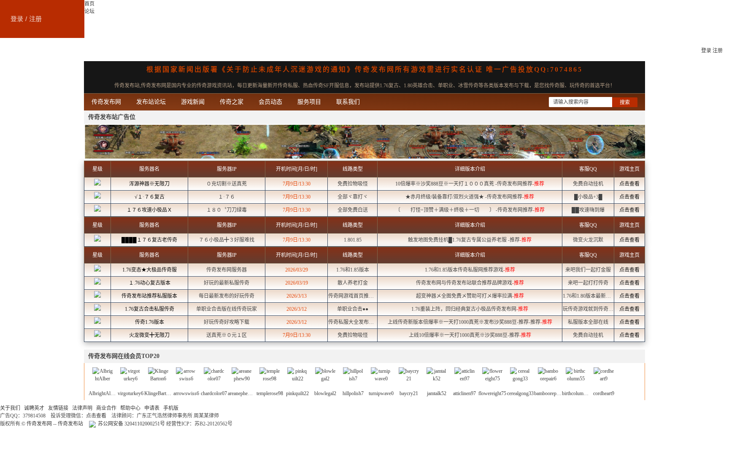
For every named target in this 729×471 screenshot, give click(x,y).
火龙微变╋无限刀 (149, 335)
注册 (35, 18)
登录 (17, 18)
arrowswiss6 (186, 393)
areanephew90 (242, 393)
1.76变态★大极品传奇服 (149, 270)
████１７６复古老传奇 (149, 240)
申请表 (151, 408)
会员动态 (270, 102)
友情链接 (58, 408)
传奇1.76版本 (149, 322)
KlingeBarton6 (159, 393)
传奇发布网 (15, 50)
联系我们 (348, 102)
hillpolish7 (353, 393)
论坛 (89, 11)
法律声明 (82, 408)
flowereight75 (492, 393)
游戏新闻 (193, 102)
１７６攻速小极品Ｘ (149, 210)
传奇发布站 (70, 424)
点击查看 (629, 184)
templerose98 (269, 393)
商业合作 (106, 408)
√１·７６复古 (150, 197)
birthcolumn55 (576, 393)
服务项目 (309, 102)
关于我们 (10, 408)
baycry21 (409, 393)
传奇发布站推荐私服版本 (149, 296)
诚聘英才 (34, 408)
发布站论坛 (151, 102)
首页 (89, 4)
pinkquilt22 (297, 393)
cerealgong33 (520, 393)
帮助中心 (130, 408)
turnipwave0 (381, 393)
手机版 (170, 408)
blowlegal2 (325, 393)
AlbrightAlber (103, 393)
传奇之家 (231, 102)
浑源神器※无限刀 (149, 184)
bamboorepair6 (549, 393)
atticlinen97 (464, 393)
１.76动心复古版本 (149, 283)
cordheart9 (603, 393)
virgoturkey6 (130, 393)
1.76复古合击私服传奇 (149, 309)
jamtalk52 (436, 393)
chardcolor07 (214, 393)
